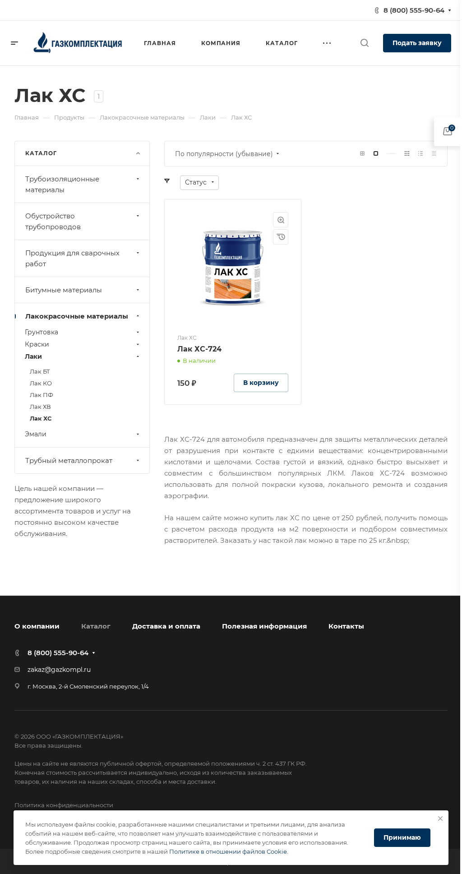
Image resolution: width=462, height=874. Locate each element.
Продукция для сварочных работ (72, 258)
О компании (37, 626)
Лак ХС (40, 418)
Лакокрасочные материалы (76, 316)
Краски (37, 344)
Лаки (33, 356)
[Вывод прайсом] (434, 153)
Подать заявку (417, 43)
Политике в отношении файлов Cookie (228, 851)
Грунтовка (41, 332)
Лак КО (41, 383)
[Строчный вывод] (420, 153)
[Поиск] (364, 43)
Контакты (346, 626)
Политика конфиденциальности (63, 805)
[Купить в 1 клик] (280, 237)
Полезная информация (264, 626)
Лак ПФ (41, 394)
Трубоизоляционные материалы (62, 184)
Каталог (96, 626)
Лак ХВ (40, 406)
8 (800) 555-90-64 (413, 10)
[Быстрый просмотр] (280, 220)
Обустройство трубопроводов (53, 221)
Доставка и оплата (166, 626)
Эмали (35, 434)
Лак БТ (40, 371)
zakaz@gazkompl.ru (59, 670)
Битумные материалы (63, 290)
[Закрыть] (440, 818)
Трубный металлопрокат (68, 460)
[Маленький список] (362, 153)
